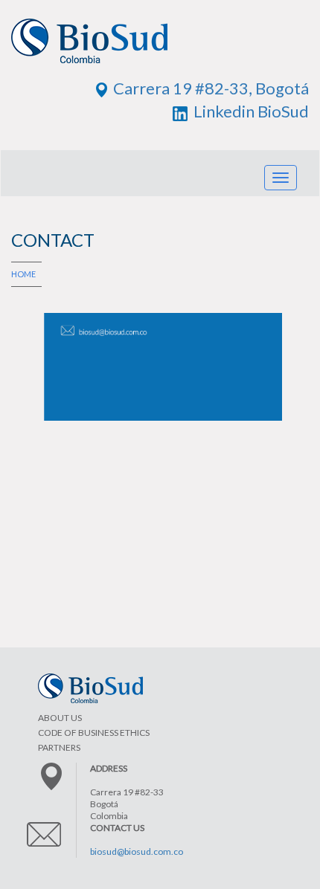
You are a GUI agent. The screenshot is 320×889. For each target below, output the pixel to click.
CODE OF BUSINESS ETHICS (94, 732)
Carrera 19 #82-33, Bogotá (208, 88)
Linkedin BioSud (248, 111)
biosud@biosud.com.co (136, 851)
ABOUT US (60, 717)
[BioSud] (160, 48)
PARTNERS (59, 747)
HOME (23, 274)
